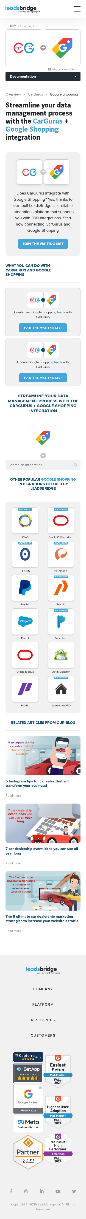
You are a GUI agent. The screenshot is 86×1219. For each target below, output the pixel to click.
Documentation (23, 76)
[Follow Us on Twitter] (74, 1191)
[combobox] (43, 465)
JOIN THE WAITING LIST (43, 243)
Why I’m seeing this (25, 26)
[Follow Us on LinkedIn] (42, 1191)
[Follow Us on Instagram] (26, 1191)
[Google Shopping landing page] (62, 47)
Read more (13, 795)
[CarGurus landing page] (24, 47)
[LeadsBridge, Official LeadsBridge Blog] (23, 8)
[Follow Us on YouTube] (57, 1191)
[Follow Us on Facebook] (11, 1191)
